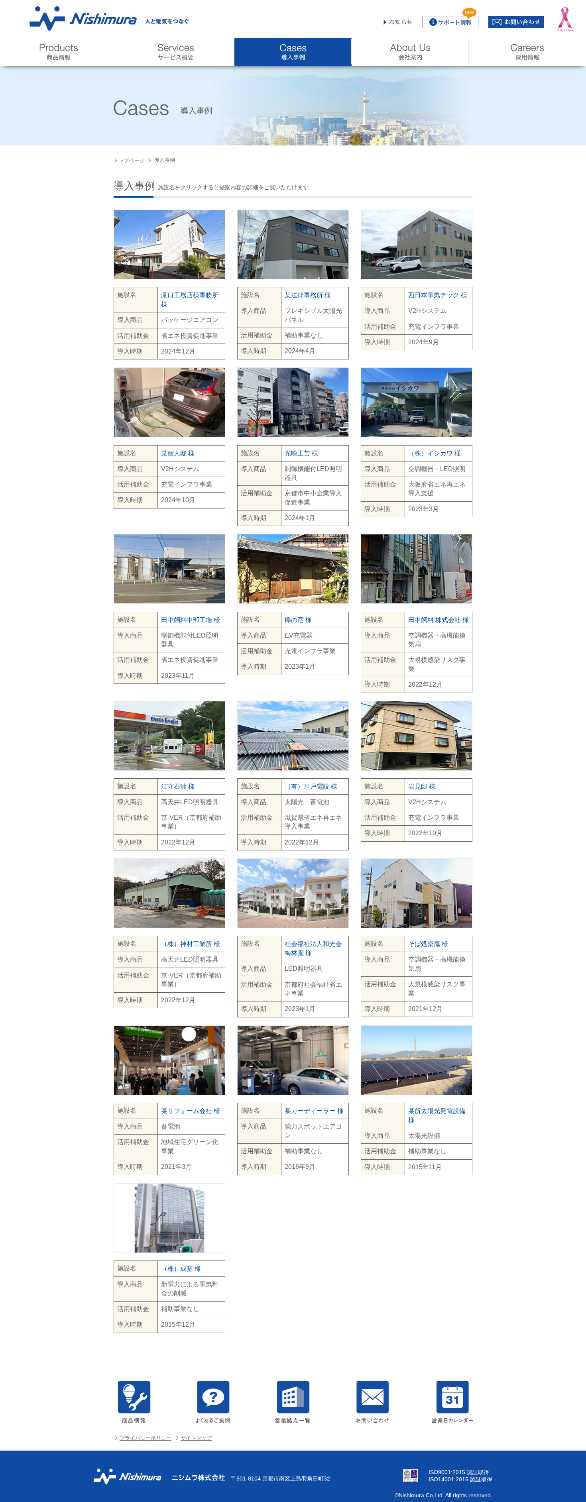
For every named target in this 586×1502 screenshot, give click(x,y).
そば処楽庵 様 (428, 943)
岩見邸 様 (421, 786)
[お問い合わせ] (373, 1402)
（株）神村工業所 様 (190, 943)
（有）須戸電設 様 (311, 786)
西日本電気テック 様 (437, 295)
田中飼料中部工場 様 (190, 619)
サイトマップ (196, 1438)
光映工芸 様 (301, 453)
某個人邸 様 (178, 453)
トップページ (129, 160)
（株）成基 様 (181, 1268)
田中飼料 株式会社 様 (438, 619)
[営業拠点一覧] (293, 1402)
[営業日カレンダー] (452, 1402)
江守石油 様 (178, 786)
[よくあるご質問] (213, 1402)
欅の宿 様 (298, 619)
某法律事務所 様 (308, 295)
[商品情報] (133, 1402)
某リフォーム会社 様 (190, 1110)
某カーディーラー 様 (314, 1110)
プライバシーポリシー (145, 1438)
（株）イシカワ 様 (434, 453)
